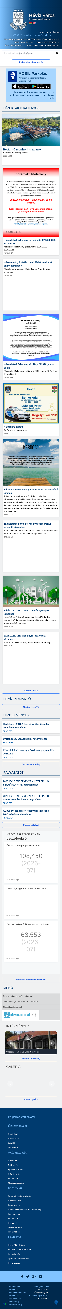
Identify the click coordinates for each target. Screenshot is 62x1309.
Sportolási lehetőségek (18, 1258)
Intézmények (14, 1214)
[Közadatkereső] (31, 1015)
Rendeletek (13, 1134)
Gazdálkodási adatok (12, 1007)
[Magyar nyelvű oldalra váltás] (30, 23)
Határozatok (13, 1138)
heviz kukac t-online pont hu (46, 45)
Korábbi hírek (31, 691)
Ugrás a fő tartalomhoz (49, 32)
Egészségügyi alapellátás (19, 1196)
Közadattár (13, 1178)
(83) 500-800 (50, 42)
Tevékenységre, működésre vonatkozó (20, 1001)
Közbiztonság (14, 1254)
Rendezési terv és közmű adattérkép (25, 1209)
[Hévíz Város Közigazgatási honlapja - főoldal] (18, 20)
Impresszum (14, 1304)
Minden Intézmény (31, 1058)
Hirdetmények (14, 1201)
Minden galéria (31, 1099)
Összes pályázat (31, 825)
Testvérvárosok (15, 1227)
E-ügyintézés (14, 1174)
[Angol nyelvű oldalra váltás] (34, 23)
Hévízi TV (12, 1223)
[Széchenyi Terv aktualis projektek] (18, 1294)
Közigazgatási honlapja (42, 16)
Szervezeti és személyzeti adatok (18, 996)
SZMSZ (11, 1143)
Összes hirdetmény (31, 764)
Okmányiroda (14, 1205)
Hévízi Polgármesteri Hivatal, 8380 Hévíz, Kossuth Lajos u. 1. (32, 39)
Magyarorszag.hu (16, 1183)
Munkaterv (13, 1147)
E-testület (12, 1161)
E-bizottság (13, 1165)
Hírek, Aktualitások (16, 1245)
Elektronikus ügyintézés (31, 62)
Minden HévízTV (31, 707)
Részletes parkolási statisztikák (31, 979)
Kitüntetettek (13, 1232)
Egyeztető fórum (15, 1169)
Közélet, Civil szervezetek (19, 1249)
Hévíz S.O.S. (14, 1263)
